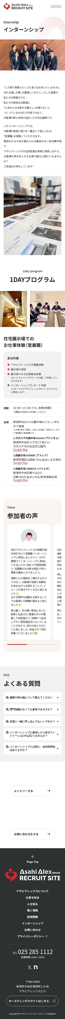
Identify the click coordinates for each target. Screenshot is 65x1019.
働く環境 (32, 910)
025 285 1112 (35, 951)
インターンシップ (32, 923)
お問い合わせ (32, 930)
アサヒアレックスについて (32, 891)
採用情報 (32, 917)
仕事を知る (32, 897)
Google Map (20, 449)
